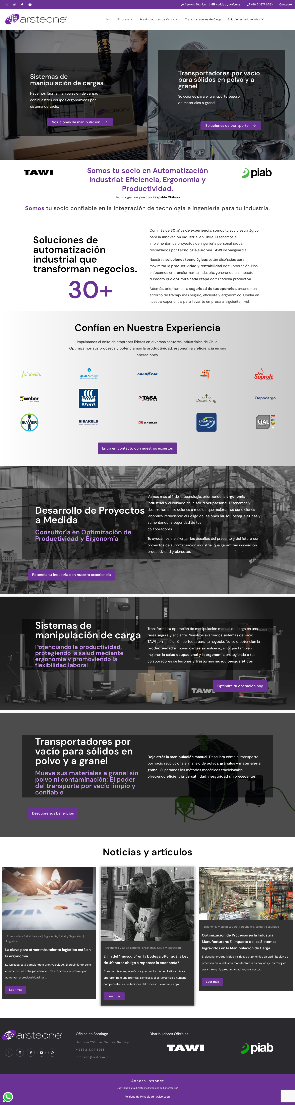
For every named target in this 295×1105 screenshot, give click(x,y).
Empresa (123, 19)
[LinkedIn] (6, 5)
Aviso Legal (163, 1096)
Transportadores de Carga (203, 19)
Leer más (92, 996)
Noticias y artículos (147, 852)
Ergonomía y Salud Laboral (101, 948)
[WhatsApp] (52, 1053)
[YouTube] (30, 5)
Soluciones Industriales (244, 19)
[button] (137, 448)
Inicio (108, 19)
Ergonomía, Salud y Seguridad (41, 936)
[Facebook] (22, 5)
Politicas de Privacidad (139, 1096)
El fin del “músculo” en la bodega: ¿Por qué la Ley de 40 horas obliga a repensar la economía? (124, 959)
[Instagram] (14, 5)
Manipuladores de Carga (157, 19)
